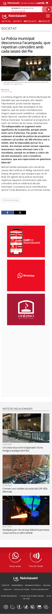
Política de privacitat (40, 589)
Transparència (17, 585)
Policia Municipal (10, 200)
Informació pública (33, 585)
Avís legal (47, 585)
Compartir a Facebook (7, 212)
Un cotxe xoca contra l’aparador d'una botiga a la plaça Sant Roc (23, 449)
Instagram (6, 606)
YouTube (39, 606)
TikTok (26, 606)
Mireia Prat (5, 90)
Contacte (5, 585)
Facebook (19, 606)
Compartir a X (20, 212)
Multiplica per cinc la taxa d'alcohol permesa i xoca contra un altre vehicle (26, 531)
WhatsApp (46, 606)
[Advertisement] (26, 343)
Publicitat (8, 589)
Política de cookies (21, 589)
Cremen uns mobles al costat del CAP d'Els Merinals (25, 490)
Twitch (32, 606)
